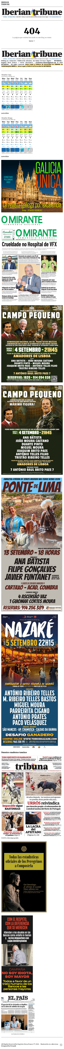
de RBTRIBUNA (46, 66)
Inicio (31, 41)
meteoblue (5, 113)
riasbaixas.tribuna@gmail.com (46, 62)
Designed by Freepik (8, 1046)
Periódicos (22, 1034)
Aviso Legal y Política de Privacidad (38, 64)
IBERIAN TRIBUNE (5, 3)
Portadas (15, 1034)
